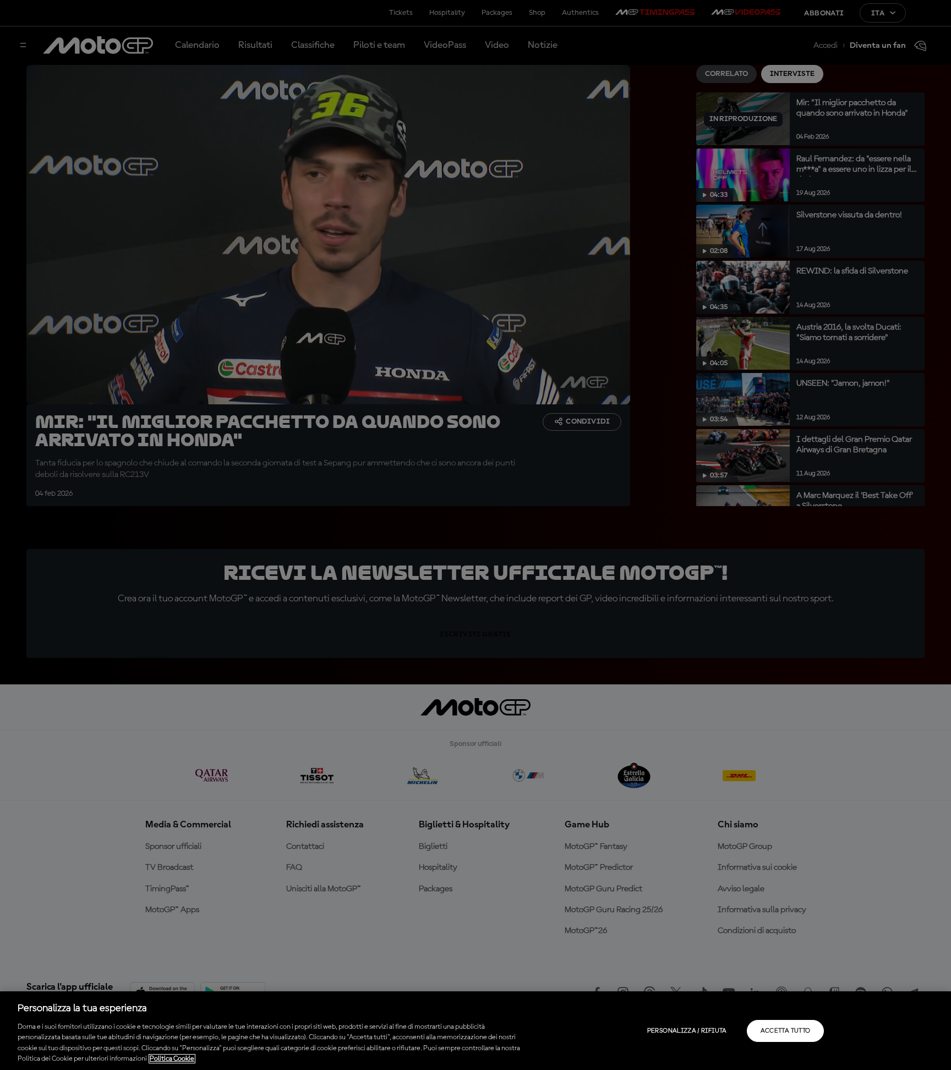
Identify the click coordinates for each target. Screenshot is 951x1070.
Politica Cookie (172, 1058)
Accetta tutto (786, 1031)
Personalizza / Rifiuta (687, 1031)
